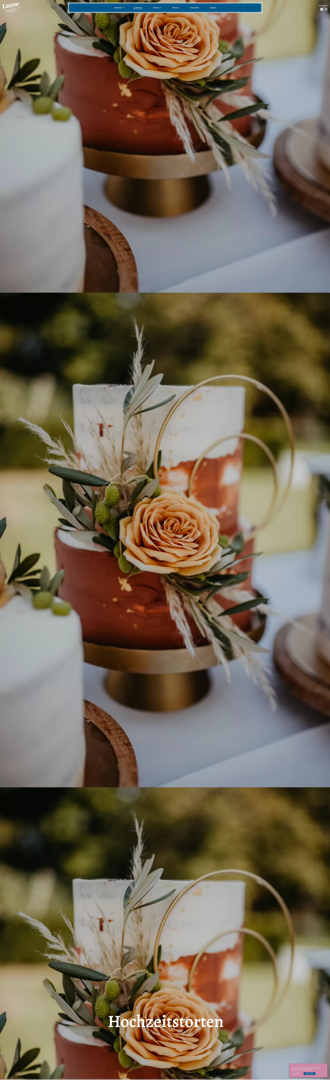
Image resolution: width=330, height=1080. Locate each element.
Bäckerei (156, 8)
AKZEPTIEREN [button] (309, 1073)
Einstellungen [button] (296, 1073)
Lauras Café (194, 8)
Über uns (176, 8)
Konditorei (118, 8)
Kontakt (213, 8)
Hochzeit (138, 8)
